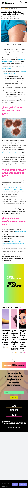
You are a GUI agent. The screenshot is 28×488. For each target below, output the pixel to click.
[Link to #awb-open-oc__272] (21, 2)
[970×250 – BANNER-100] (14, 362)
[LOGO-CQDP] (8, 2)
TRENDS (14, 414)
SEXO (14, 405)
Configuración (5, 486)
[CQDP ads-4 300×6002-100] (14, 264)
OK (15, 484)
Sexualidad (5, 8)
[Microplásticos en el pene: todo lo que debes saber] (5, 319)
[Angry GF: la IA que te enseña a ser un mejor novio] (22, 319)
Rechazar (22, 484)
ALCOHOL (14, 410)
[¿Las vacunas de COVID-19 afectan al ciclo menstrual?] (14, 319)
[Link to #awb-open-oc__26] (26, 2)
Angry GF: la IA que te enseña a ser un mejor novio (23, 339)
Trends (25, 352)
